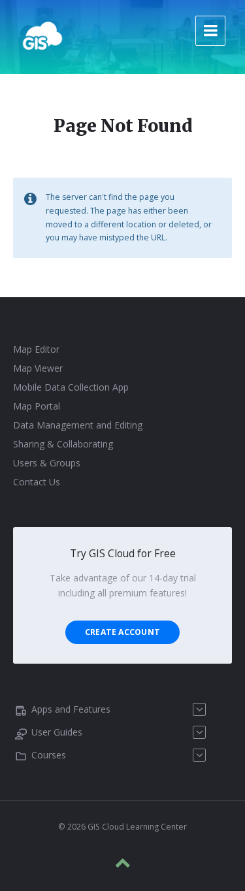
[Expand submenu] (199, 709)
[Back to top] (123, 863)
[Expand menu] (210, 31)
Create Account (122, 632)
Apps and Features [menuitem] (70, 709)
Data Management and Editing (77, 425)
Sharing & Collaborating (63, 444)
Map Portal (36, 406)
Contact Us (36, 482)
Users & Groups (46, 463)
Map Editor (36, 349)
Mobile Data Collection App (71, 387)
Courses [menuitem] (48, 755)
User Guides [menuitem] (56, 732)
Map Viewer (38, 368)
